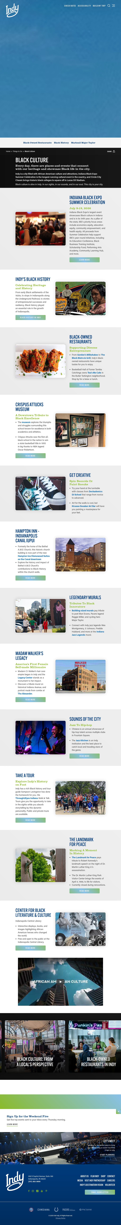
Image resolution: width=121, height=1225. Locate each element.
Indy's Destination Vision (91, 1184)
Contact (111, 1176)
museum (26, 422)
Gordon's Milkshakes (87, 354)
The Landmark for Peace (84, 857)
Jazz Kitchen (82, 740)
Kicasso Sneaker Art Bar (84, 506)
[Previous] (3, 1046)
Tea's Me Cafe (94, 372)
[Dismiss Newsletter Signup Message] (118, 1111)
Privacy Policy (60, 1218)
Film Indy (95, 1176)
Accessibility (84, 5)
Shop (103, 1176)
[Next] (118, 1046)
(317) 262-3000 (34, 1181)
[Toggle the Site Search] (109, 5)
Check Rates (70, 5)
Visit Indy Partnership (95, 1180)
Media (80, 1180)
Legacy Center (25, 677)
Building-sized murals (83, 610)
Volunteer (110, 1184)
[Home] (12, 10)
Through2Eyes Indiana (26, 798)
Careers (111, 1180)
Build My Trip (99, 5)
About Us (84, 1176)
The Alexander (25, 693)
